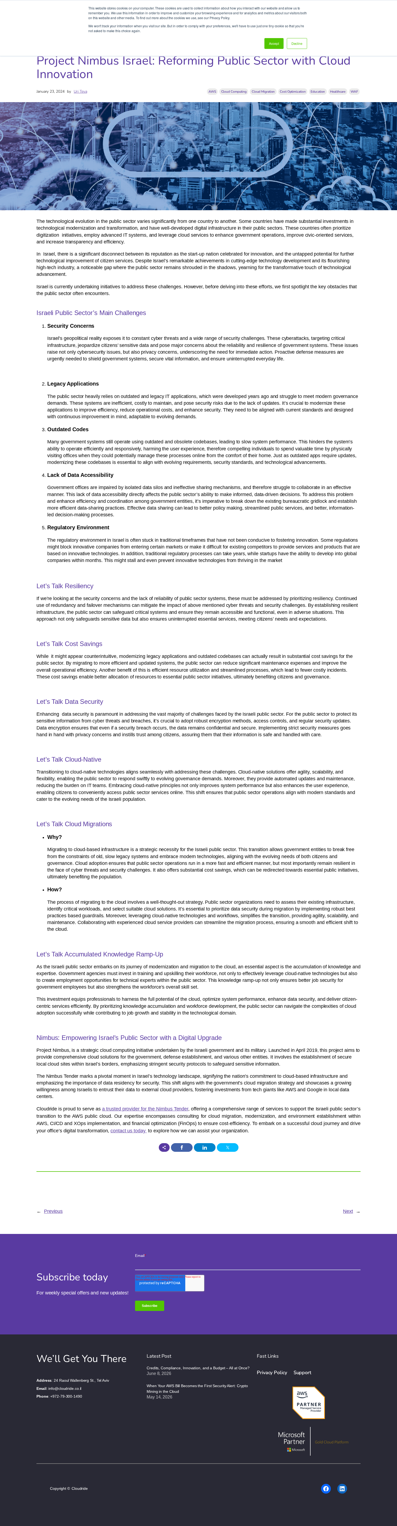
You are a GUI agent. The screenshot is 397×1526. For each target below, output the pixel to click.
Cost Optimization (292, 91)
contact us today (128, 1130)
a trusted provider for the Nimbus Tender (145, 1109)
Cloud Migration (263, 91)
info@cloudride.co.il (64, 1388)
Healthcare (337, 91)
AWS (212, 91)
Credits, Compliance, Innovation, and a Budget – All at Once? (198, 1368)
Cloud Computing (234, 91)
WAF (354, 91)
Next (348, 1211)
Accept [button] (274, 43)
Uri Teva (80, 91)
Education (318, 91)
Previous (53, 1211)
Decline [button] (296, 43)
